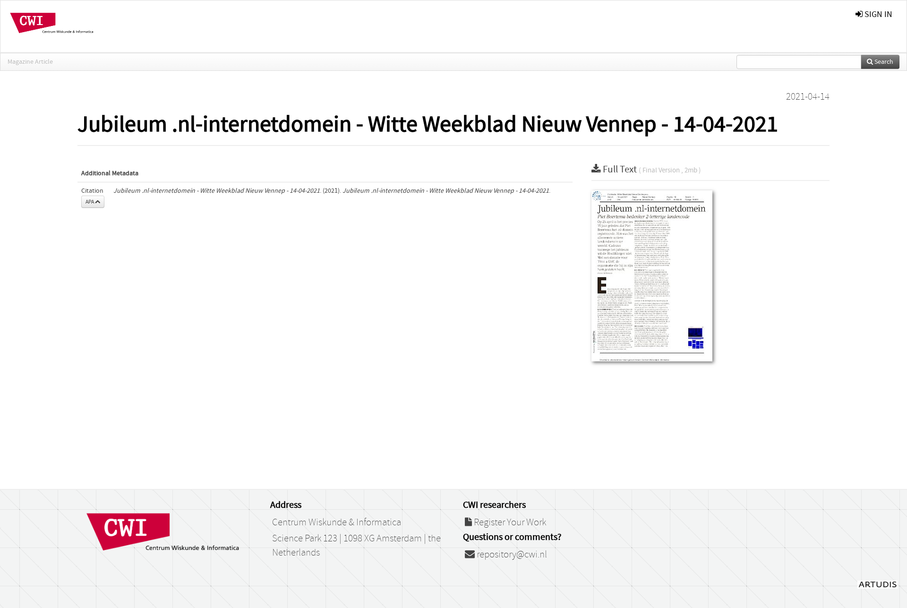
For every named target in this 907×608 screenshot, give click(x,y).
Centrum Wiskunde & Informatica (336, 522)
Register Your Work (509, 522)
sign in (877, 14)
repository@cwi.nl (511, 554)
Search (883, 62)
